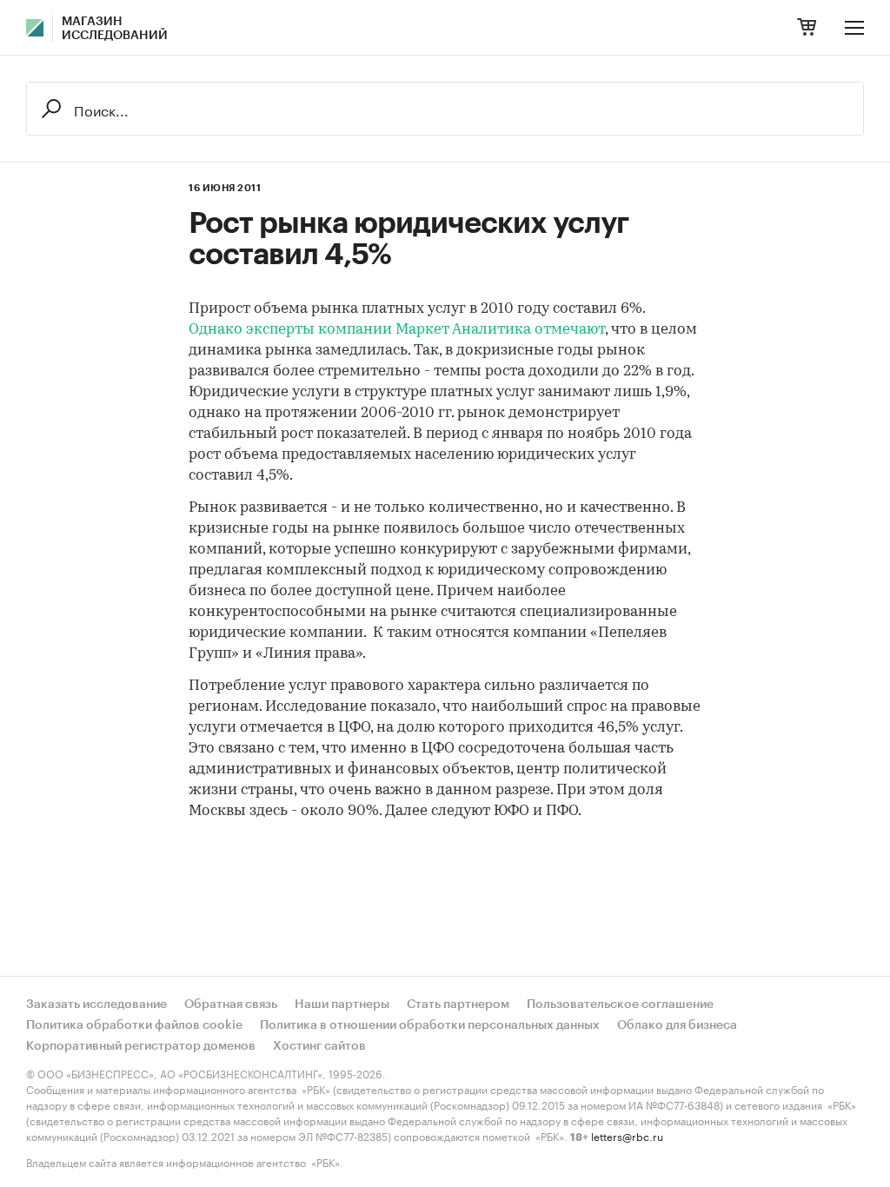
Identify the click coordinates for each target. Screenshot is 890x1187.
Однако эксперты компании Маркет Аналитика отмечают (397, 329)
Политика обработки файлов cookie (134, 1025)
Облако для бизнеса (677, 1025)
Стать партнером (458, 1004)
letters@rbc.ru (627, 1135)
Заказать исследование (96, 1004)
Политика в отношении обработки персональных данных (430, 1025)
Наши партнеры (342, 1004)
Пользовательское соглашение (620, 1004)
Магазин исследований (115, 29)
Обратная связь (230, 1004)
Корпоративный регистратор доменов (141, 1046)
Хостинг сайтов (319, 1046)
